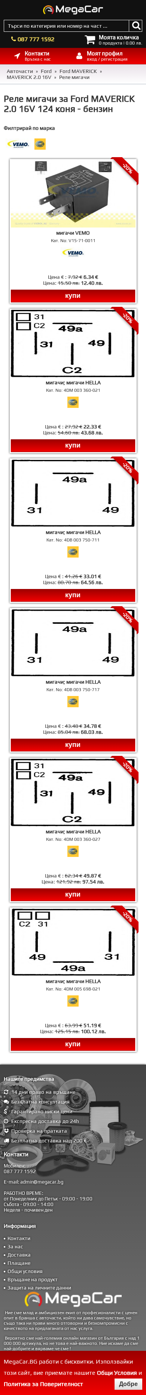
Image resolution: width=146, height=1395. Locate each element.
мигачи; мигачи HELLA (73, 382)
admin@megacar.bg (41, 1182)
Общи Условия (117, 1372)
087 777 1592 (36, 39)
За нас (15, 1246)
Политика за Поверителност (43, 1384)
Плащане (18, 1263)
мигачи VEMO (73, 233)
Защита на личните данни (39, 1288)
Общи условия (25, 1271)
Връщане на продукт (32, 1279)
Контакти (18, 1238)
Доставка (19, 1255)
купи (72, 295)
